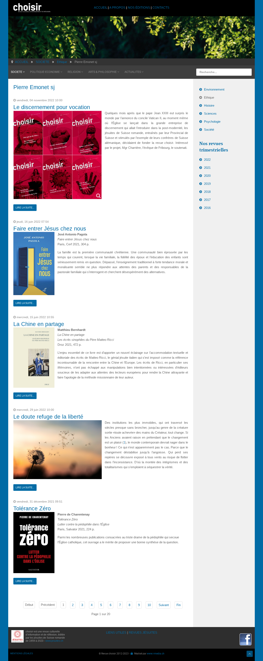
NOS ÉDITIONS (139, 7)
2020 (207, 175)
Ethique (209, 97)
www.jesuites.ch (54, 640)
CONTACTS (160, 7)
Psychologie (212, 121)
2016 (207, 207)
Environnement (214, 89)
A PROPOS (117, 7)
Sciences (210, 113)
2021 (207, 167)
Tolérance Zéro (32, 508)
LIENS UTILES (116, 632)
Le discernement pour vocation (51, 107)
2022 (207, 159)
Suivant (164, 605)
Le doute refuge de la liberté (48, 417)
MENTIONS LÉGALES (21, 653)
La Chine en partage (38, 324)
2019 (207, 183)
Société (209, 129)
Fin (178, 605)
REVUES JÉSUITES (143, 632)
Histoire (209, 105)
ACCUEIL (101, 7)
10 (149, 605)
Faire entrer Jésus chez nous (49, 229)
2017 (207, 199)
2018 (207, 191)
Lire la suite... (25, 207)
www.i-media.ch (155, 653)
